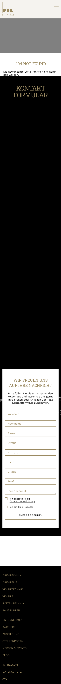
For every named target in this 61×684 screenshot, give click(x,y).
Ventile (7, 596)
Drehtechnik (11, 575)
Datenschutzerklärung (22, 501)
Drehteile (9, 582)
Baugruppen (11, 610)
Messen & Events (14, 648)
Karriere (8, 627)
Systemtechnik (13, 603)
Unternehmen (12, 620)
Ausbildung (10, 634)
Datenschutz (12, 671)
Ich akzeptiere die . (22, 500)
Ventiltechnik (12, 589)
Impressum (10, 664)
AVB (4, 678)
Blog (6, 655)
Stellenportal (13, 641)
